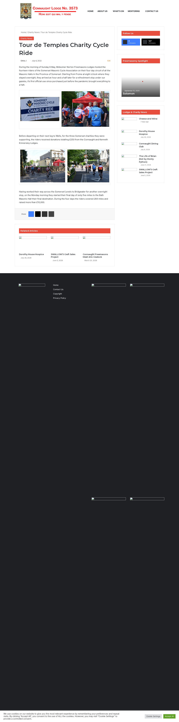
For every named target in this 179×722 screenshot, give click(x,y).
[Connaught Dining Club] (129, 147)
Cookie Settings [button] (153, 716)
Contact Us (151, 11)
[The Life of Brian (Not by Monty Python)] (129, 160)
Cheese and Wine (148, 119)
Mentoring (134, 11)
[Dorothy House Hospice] (33, 244)
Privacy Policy (59, 298)
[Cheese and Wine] (129, 122)
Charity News (33, 32)
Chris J (23, 61)
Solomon (129, 93)
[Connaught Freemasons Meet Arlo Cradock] (96, 244)
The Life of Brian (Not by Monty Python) (147, 159)
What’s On (118, 11)
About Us (102, 11)
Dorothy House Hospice (31, 254)
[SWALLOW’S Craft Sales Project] (65, 244)
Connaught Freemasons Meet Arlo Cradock (95, 255)
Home (91, 11)
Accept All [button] (169, 716)
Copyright (57, 294)
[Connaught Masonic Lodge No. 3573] (48, 11)
